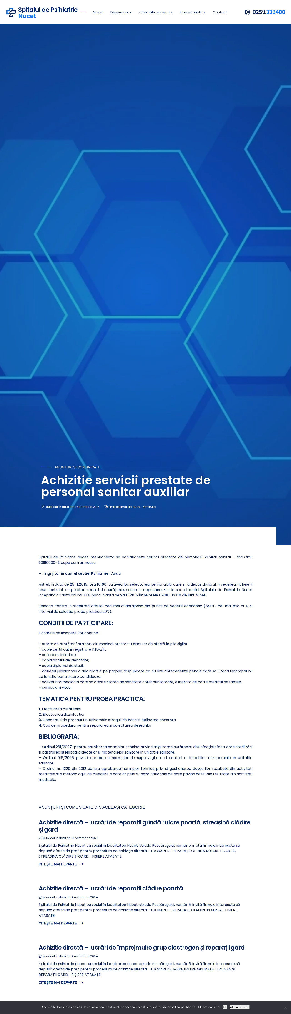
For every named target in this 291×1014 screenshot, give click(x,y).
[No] (285, 1007)
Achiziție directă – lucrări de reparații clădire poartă (111, 888)
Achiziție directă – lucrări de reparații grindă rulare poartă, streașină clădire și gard (144, 826)
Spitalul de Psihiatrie (48, 12)
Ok (225, 1007)
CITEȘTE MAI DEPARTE (58, 864)
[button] (121, 12)
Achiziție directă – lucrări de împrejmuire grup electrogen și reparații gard (142, 947)
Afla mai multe (239, 1007)
